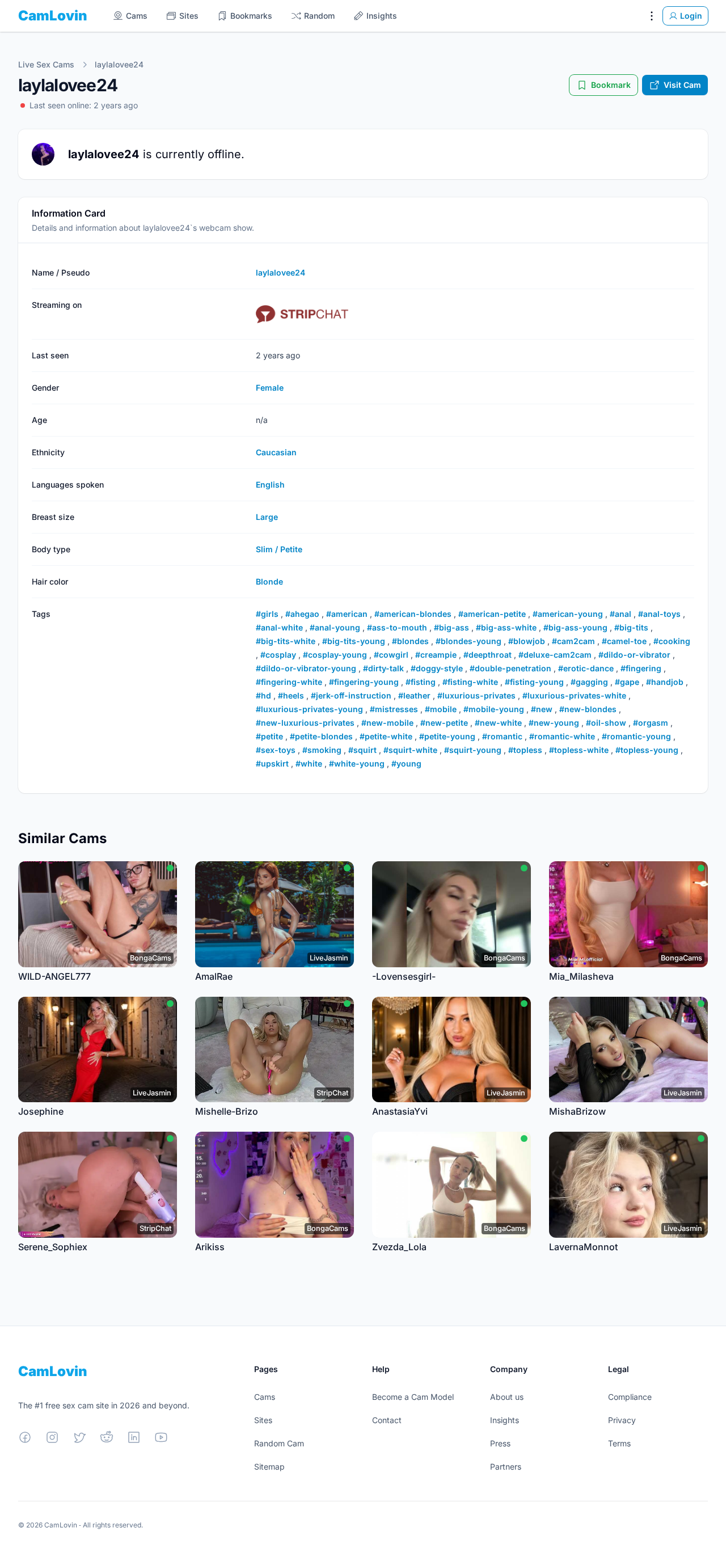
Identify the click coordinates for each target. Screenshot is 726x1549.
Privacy (622, 1420)
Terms (619, 1443)
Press (500, 1443)
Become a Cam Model (413, 1397)
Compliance (630, 1397)
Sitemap (269, 1466)
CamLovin (52, 15)
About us (507, 1397)
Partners (505, 1466)
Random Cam (279, 1443)
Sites (263, 1420)
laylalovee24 (119, 64)
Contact (387, 1420)
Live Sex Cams (46, 64)
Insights (504, 1420)
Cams (264, 1397)
